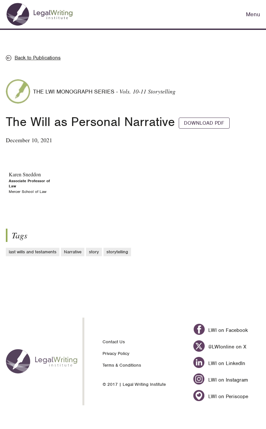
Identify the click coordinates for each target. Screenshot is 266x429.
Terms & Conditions (122, 365)
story (94, 252)
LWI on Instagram (227, 380)
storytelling (117, 252)
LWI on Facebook (227, 330)
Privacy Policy (116, 353)
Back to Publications (38, 58)
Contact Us (114, 342)
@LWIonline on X (226, 347)
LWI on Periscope (227, 396)
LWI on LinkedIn (226, 363)
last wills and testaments (32, 252)
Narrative (72, 252)
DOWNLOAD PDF (204, 123)
